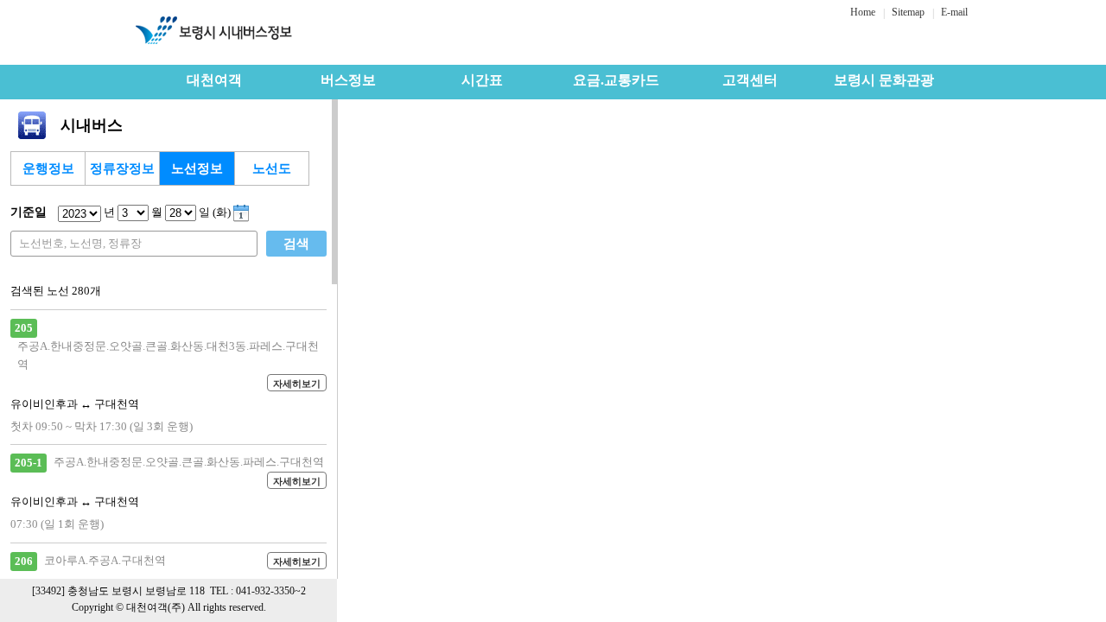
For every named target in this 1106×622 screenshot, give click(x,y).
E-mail (954, 12)
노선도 (271, 168)
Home (862, 12)
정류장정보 (122, 168)
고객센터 (750, 80)
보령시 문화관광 (884, 80)
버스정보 (348, 80)
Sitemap (908, 12)
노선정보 (197, 168)
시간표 (482, 80)
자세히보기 (297, 383)
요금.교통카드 (616, 80)
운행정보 (48, 168)
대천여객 (214, 80)
